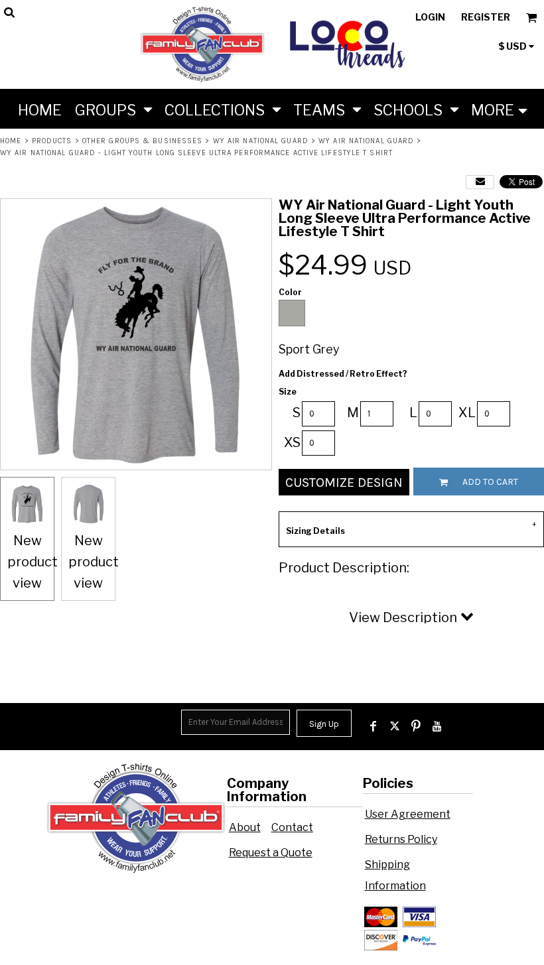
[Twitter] (394, 726)
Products (52, 141)
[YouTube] (437, 726)
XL (467, 412)
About (245, 827)
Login (430, 17)
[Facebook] (373, 726)
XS (292, 442)
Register (485, 17)
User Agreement (407, 814)
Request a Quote (270, 852)
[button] (113, 109)
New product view (32, 562)
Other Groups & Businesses (142, 141)
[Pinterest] (416, 726)
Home (10, 141)
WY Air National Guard (260, 141)
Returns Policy (401, 839)
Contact (292, 827)
